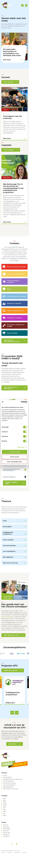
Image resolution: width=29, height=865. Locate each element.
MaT (4, 808)
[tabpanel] (14, 48)
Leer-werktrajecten (9, 785)
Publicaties (6, 828)
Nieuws (5, 825)
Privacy (3, 852)
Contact (24, 852)
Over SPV (6, 830)
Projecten (6, 836)
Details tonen (20, 447)
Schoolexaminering (9, 783)
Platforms (6, 834)
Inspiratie (6, 827)
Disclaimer (17, 852)
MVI (4, 809)
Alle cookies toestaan (14, 451)
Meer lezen (7, 60)
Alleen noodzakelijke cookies (14, 461)
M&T (4, 811)
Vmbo (5, 775)
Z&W (4, 815)
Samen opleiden (8, 781)
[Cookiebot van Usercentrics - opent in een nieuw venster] (20, 402)
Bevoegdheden (8, 787)
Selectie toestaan (14, 456)
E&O (4, 800)
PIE (4, 813)
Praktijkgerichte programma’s (12, 779)
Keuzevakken (7, 777)
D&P (4, 802)
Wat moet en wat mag (10, 788)
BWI (4, 798)
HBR (4, 806)
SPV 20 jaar (6, 832)
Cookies (9, 852)
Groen (5, 804)
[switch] (25, 432)
